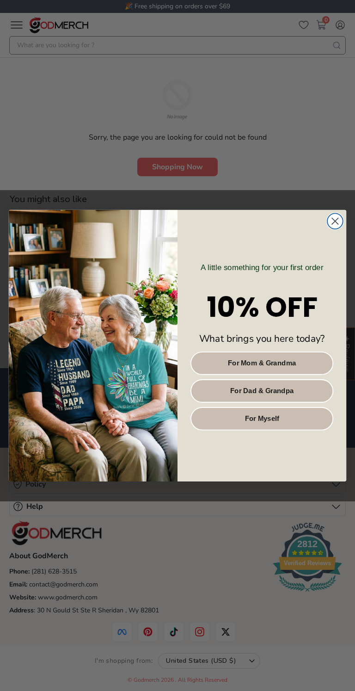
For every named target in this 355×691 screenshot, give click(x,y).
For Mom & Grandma (262, 363)
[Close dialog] (335, 221)
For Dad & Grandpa (262, 390)
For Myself (262, 418)
